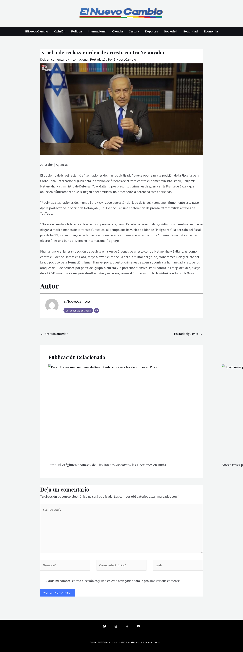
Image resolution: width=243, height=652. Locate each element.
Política (76, 31)
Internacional (97, 31)
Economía (211, 31)
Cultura (134, 31)
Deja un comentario (53, 59)
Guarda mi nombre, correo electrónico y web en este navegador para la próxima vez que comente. (112, 581)
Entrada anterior (54, 334)
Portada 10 (97, 59)
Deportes (151, 31)
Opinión (59, 31)
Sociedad (170, 31)
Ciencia (117, 31)
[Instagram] (115, 626)
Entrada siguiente (188, 334)
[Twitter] (104, 626)
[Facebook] (127, 626)
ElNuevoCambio (36, 31)
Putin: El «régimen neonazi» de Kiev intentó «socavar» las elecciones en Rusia (107, 465)
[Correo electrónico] (96, 310)
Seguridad (190, 31)
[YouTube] (138, 626)
